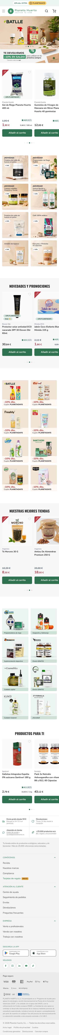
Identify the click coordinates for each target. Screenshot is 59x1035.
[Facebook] (5, 965)
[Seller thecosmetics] (15, 678)
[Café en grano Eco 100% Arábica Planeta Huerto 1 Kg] (44, 225)
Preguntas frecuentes (13, 912)
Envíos (6, 902)
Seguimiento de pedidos (14, 897)
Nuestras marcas (11, 868)
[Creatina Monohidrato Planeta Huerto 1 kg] (15, 225)
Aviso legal (7, 1027)
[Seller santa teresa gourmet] (44, 621)
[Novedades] (15, 197)
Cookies (35, 1027)
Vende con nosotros (12, 931)
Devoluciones (9, 907)
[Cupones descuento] (29, 56)
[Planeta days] (44, 393)
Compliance (8, 873)
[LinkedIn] (19, 965)
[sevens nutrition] (44, 650)
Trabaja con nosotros (13, 936)
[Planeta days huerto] (15, 393)
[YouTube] (26, 965)
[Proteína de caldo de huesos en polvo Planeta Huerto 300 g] (15, 168)
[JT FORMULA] (44, 706)
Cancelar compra (41, 1031)
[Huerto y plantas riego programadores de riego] (15, 621)
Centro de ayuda (12, 832)
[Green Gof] (44, 678)
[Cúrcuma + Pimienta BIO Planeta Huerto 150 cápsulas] (44, 253)
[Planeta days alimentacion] (44, 450)
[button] (3, 11)
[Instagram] (12, 965)
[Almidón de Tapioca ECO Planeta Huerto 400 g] (15, 253)
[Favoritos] (29, 72)
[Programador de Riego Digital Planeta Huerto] (44, 168)
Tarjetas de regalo (15, 878)
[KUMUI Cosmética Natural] (15, 706)
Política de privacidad (22, 1027)
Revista (6, 863)
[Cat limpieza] (15, 450)
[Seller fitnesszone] (15, 650)
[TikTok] (33, 965)
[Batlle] (29, 32)
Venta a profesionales (13, 926)
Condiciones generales (11, 1031)
